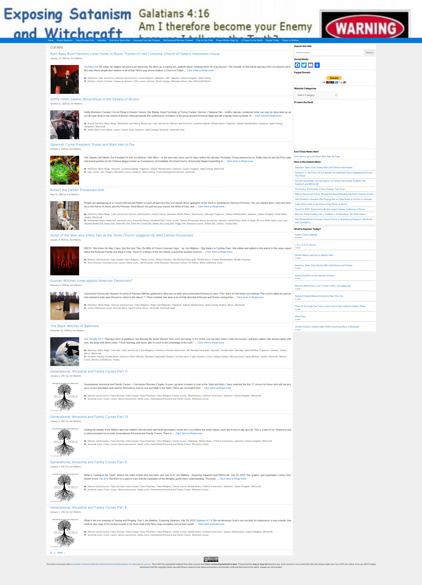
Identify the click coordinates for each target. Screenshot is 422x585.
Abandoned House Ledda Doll (102, 220)
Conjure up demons (123, 81)
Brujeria (169, 356)
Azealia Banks (112, 356)
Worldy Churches (242, 259)
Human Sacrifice (164, 259)
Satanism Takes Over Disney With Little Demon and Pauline (323, 167)
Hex (190, 81)
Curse (168, 220)
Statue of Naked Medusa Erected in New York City (319, 296)
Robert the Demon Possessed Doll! (77, 190)
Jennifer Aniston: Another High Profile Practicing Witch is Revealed (327, 326)
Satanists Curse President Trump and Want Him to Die (92, 144)
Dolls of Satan (248, 220)
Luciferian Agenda (201, 123)
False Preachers (147, 395)
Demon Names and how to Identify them (314, 255)
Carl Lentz (116, 350)
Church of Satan (104, 81)
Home (50, 40)
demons (151, 81)
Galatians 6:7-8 (204, 520)
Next (62, 552)
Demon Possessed (189, 220)
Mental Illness (218, 123)
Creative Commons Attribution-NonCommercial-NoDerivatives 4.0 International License (112, 564)
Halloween (159, 78)
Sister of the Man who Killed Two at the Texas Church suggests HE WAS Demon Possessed (121, 235)
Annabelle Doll (157, 220)
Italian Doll (109, 223)
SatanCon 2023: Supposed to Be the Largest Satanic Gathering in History (330, 209)
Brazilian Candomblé (155, 356)
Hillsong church (236, 356)
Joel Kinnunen (146, 262)
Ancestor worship (96, 356)
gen (285, 220)
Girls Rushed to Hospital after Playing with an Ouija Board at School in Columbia (333, 199)
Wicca (230, 305)
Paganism (231, 123)
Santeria (274, 350)
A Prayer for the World (251, 40)
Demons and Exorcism (126, 78)
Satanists (139, 130)
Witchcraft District (202, 81)
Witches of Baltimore (101, 359)
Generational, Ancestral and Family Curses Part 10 (89, 417)
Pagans (109, 172)
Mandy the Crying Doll (163, 223)
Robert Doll (210, 223)
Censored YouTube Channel (146, 40)
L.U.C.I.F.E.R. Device (305, 245)
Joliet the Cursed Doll (141, 223)
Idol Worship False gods (184, 259)
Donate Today (272, 40)
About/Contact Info (85, 40)
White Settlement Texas (211, 262)
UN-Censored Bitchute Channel (178, 40)
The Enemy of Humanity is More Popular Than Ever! (320, 189)
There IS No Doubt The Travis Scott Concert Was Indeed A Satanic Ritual (330, 306)
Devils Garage (162, 81)
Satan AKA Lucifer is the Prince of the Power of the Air (321, 204)
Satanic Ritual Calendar (306, 234)
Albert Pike (300, 316)
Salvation (101, 40)
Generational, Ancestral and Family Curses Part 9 (88, 462)
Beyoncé (124, 356)
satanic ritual (127, 130)
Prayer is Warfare (290, 40)
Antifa (90, 130)
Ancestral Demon (141, 220)
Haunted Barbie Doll (93, 223)
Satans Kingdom (189, 78)
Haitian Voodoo (221, 356)
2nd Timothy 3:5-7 (94, 339)
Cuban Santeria (197, 356)
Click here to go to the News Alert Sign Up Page (317, 156)
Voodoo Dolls (231, 223)
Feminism (160, 350)
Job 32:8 (103, 478)
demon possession (209, 220)
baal (89, 172)
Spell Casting (204, 78)
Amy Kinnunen (95, 262)
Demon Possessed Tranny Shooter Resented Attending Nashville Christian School (334, 194)
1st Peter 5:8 (91, 66)
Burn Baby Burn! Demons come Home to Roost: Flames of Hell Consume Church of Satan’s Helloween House (135, 54)
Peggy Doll (180, 223)
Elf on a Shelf (263, 220)
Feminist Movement (175, 350)
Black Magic (110, 123)
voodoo (220, 223)
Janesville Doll (123, 223)
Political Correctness (212, 395)
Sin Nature (193, 262)
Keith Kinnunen (161, 262)
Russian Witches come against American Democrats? (91, 281)
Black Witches (137, 356)
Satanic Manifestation (247, 123)
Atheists (91, 81)
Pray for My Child (204, 40)
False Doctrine (117, 395)
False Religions (146, 78)
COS (135, 81)
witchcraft (163, 130)
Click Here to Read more (200, 70)
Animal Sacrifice (95, 123)
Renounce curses (122, 172)
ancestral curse (124, 220)
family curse (277, 220)
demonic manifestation (230, 220)
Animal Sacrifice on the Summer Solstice (314, 275)
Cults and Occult (106, 78)
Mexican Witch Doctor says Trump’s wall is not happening (322, 286)
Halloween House (179, 81)
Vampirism (89, 126)
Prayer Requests (65, 40)
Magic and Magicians (161, 305)
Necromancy (197, 214)
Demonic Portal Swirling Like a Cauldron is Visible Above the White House (330, 214)
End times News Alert (119, 40)
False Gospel (117, 259)
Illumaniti (115, 169)
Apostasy (92, 350)
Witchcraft (100, 126)
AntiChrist (92, 78)
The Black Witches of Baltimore (74, 326)
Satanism (175, 78)
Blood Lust (146, 123)
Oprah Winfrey (251, 350)
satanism (136, 172)
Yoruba (116, 359)
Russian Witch (120, 308)
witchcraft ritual (177, 130)
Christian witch (182, 356)
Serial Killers (281, 214)
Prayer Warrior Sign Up (227, 40)
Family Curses (159, 214)
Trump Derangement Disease (170, 172)
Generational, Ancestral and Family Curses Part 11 (89, 371)
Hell (167, 78)
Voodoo (87, 217)
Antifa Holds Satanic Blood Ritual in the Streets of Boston (94, 99)
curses (142, 81)
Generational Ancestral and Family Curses (171, 399)
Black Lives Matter (103, 130)
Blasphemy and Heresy (129, 123)
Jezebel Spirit (227, 350)
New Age (209, 214)
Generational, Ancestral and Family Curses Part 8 (88, 507)
